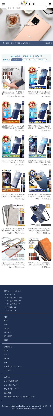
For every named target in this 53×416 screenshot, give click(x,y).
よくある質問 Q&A (11, 381)
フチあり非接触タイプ (13, 304)
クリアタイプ (11, 294)
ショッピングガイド (11, 385)
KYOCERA (8, 336)
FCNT (6, 320)
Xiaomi (6, 359)
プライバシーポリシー (12, 389)
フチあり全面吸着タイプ (14, 301)
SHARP (6, 351)
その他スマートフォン (12, 366)
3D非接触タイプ (11, 307)
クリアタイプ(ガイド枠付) (14, 297)
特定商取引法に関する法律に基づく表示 (19, 397)
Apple (6, 317)
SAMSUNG (8, 347)
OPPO (6, 340)
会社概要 (7, 393)
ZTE (5, 362)
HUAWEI (7, 332)
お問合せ (7, 377)
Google (6, 328)
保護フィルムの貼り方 (12, 291)
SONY (6, 355)
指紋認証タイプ (11, 310)
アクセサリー (9, 370)
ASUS (6, 324)
